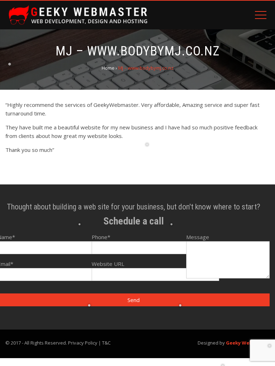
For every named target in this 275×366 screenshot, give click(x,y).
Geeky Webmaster (248, 343)
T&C (106, 343)
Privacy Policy (82, 343)
